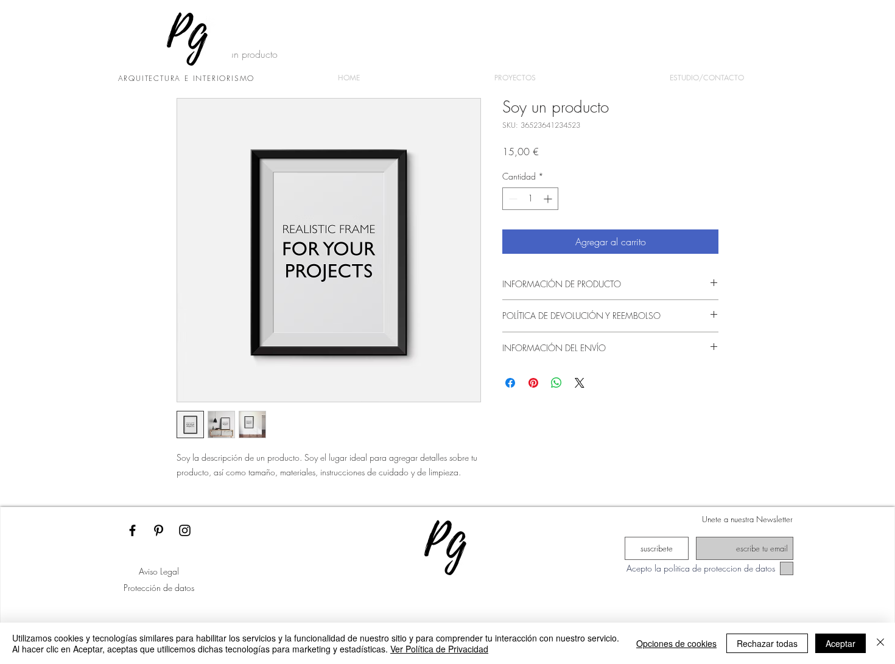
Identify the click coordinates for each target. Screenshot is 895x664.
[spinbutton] (530, 198)
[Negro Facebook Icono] (132, 530)
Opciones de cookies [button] (676, 643)
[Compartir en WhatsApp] (556, 383)
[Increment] (548, 198)
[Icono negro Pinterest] (158, 530)
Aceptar (840, 643)
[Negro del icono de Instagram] (184, 530)
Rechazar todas (767, 643)
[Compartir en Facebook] (510, 383)
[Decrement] (511, 198)
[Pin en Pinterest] (533, 383)
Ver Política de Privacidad (439, 649)
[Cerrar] (880, 643)
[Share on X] (579, 383)
